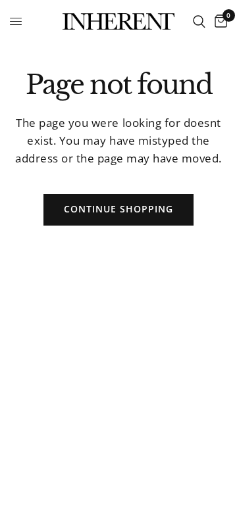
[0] (218, 21)
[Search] (199, 21)
